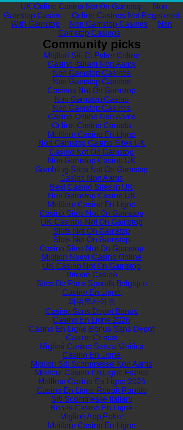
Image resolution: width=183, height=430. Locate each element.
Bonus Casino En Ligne (91, 408)
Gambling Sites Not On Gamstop (91, 169)
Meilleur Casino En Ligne (92, 134)
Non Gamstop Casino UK (92, 160)
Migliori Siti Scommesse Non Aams (91, 364)
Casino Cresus (92, 337)
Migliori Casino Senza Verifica (92, 346)
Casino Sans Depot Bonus (91, 311)
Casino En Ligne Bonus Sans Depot (91, 329)
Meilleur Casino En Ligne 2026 (91, 381)
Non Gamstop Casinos (108, 24)
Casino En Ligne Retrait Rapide (92, 390)
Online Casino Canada (91, 125)
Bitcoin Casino (91, 275)
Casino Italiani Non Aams (92, 64)
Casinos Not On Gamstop (91, 90)
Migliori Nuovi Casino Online (92, 257)
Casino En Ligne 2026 (91, 320)
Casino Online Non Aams (92, 117)
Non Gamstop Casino (91, 99)
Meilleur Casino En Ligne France (92, 373)
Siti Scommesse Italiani (91, 399)
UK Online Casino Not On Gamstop (81, 6)
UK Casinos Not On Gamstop (91, 222)
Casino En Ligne (91, 292)
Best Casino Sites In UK (91, 187)
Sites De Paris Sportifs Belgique (91, 283)
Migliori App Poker (91, 416)
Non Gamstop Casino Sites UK (91, 143)
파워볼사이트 (91, 301)
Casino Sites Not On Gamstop (91, 213)
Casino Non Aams (91, 178)
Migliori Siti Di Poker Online (92, 55)
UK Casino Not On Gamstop (92, 266)
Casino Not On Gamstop (91, 152)
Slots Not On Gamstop (91, 231)
